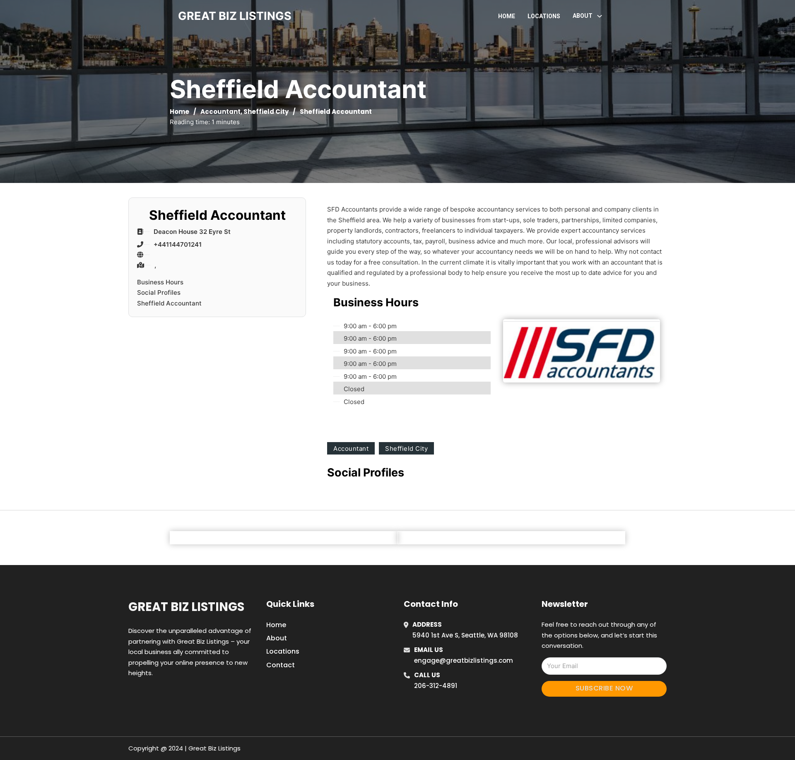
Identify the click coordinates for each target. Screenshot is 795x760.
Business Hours (160, 282)
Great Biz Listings (186, 607)
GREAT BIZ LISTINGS (235, 16)
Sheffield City (266, 111)
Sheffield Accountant (169, 303)
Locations (544, 16)
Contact (280, 665)
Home (506, 16)
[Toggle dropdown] (599, 16)
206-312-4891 (435, 685)
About (276, 638)
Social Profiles (159, 292)
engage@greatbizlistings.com (463, 660)
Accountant (220, 111)
